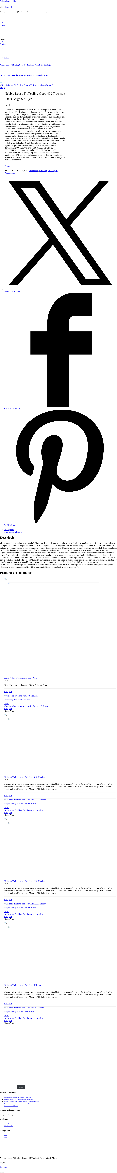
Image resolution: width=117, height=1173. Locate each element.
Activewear (33, 170)
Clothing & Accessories (22, 706)
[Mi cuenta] (1, 34)
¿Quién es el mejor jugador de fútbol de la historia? (18, 1099)
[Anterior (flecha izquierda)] (0, 1172)
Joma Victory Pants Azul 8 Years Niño (20, 678)
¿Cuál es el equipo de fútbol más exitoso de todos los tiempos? (21, 1101)
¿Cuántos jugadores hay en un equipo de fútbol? (17, 1097)
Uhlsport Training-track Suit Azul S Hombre (23, 985)
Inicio (6, 58)
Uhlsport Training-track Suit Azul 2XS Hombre (24, 881)
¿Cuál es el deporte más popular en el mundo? (17, 1103)
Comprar (8, 166)
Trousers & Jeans (40, 706)
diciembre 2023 (8, 1126)
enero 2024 (7, 1123)
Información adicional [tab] (13, 532)
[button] (1, 83)
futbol (5, 1137)
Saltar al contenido (8, 1)
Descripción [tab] (9, 529)
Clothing (43, 170)
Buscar (2, 1083)
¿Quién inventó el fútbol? (11, 1106)
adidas (5, 1135)
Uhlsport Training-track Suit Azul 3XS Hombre (24, 777)
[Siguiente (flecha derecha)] (2, 1172)
